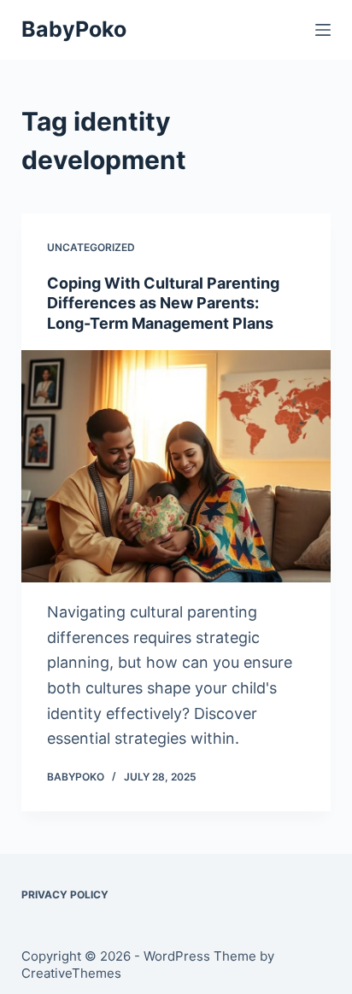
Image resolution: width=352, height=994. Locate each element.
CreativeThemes (71, 973)
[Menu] (323, 30)
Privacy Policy (65, 894)
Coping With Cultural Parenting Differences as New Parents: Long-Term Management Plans (163, 303)
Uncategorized (91, 247)
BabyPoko (73, 29)
